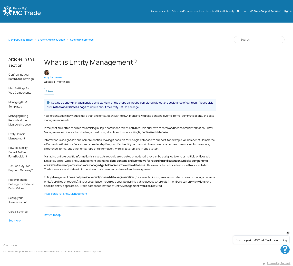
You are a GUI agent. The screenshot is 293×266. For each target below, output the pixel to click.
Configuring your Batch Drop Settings (21, 77)
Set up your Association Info (18, 200)
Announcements (160, 11)
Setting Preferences (82, 39)
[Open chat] (285, 249)
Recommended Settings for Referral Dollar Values (21, 184)
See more (14, 220)
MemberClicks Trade (20, 39)
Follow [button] (49, 91)
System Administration (51, 39)
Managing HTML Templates (18, 104)
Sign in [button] (287, 11)
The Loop (242, 11)
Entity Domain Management (16, 136)
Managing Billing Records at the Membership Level (19, 120)
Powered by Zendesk (278, 263)
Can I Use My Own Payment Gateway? (20, 168)
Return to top (52, 215)
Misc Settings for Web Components (19, 90)
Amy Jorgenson (53, 77)
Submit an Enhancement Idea (188, 11)
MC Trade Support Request (265, 11)
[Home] (24, 11)
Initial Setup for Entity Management (65, 194)
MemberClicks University (220, 11)
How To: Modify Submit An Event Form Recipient (18, 152)
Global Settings (18, 212)
